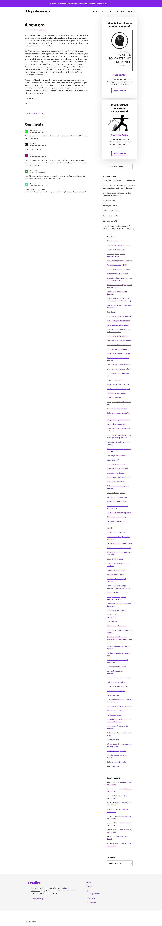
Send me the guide (119, 90)
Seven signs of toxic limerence (118, 384)
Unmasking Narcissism (115, 473)
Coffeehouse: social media (116, 762)
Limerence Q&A (113, 460)
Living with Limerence (37, 11)
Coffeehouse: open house (116, 464)
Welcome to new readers (116, 682)
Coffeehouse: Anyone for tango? (118, 353)
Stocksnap (35, 891)
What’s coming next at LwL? (117, 265)
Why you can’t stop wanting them (119, 349)
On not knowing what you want (118, 477)
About (89, 882)
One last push (112, 621)
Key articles (91, 903)
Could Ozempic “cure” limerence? (119, 365)
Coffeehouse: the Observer (116, 610)
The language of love (114, 397)
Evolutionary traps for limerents (118, 548)
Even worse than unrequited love (119, 369)
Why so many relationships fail (118, 321)
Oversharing (111, 312)
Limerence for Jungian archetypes (119, 678)
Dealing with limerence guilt (117, 469)
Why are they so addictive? (116, 408)
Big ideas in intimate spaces (117, 497)
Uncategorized (38, 113)
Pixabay (64, 888)
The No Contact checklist (116, 532)
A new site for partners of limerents (120, 261)
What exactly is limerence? (116, 626)
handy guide (102, 3)
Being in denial (112, 241)
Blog (88, 891)
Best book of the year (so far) (117, 274)
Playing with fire (113, 592)
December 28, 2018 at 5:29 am (38, 172)
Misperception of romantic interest (119, 543)
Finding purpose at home (116, 691)
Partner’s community (114, 380)
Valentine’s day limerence (116, 667)
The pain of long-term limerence (119, 420)
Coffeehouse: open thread (116, 249)
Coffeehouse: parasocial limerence (119, 316)
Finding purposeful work (116, 570)
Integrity (110, 528)
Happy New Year (113, 695)
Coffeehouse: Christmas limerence (119, 706)
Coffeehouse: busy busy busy (117, 686)
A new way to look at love (116, 482)
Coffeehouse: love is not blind (117, 336)
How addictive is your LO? (116, 424)
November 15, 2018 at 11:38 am (38, 132)
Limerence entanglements (116, 751)
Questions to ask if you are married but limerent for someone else (119, 639)
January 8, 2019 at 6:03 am (37, 185)
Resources (91, 898)
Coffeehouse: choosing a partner (119, 513)
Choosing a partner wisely (116, 517)
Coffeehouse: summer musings (118, 269)
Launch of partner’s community (118, 345)
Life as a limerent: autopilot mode (119, 340)
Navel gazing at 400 (114, 715)
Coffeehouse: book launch (116, 393)
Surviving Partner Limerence (118, 325)
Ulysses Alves (34, 130)
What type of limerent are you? (118, 389)
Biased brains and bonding (116, 501)
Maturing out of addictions (116, 456)
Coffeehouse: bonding (115, 559)
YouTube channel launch (116, 710)
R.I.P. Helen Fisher (113, 766)
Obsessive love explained (116, 493)
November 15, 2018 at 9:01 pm (38, 145)
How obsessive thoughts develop (118, 245)
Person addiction (113, 740)
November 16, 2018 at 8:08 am (38, 156)
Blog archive (94, 894)
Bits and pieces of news (115, 574)
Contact (90, 886)
